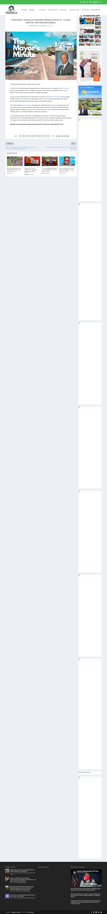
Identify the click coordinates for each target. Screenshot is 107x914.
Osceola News (23, 882)
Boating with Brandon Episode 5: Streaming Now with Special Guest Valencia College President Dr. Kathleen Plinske (85, 895)
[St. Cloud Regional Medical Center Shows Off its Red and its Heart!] (50, 161)
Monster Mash (26, 105)
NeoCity (18, 891)
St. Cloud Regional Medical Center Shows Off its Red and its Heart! (49, 170)
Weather (53, 10)
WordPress (31, 912)
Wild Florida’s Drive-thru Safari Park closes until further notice (14, 170)
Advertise (74, 10)
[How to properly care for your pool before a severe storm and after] (67, 161)
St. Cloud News (42, 26)
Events (42, 10)
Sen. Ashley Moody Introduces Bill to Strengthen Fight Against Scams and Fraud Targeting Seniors (85, 889)
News (32, 10)
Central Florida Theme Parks (23, 873)
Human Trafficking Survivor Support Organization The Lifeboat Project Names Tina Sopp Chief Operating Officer (23, 879)
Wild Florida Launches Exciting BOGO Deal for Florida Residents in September (22, 870)
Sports (63, 10)
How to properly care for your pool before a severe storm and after (66, 170)
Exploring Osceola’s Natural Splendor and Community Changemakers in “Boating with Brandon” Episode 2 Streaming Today (85, 902)
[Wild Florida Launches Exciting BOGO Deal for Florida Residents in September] (7, 871)
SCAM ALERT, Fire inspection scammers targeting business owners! (30, 170)
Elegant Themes (16, 912)
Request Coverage (91, 10)
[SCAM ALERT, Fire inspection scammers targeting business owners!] (32, 161)
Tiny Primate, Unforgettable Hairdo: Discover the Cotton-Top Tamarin (22, 895)
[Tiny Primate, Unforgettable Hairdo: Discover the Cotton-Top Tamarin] (7, 896)
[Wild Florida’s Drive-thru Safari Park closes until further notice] (15, 161)
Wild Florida (32, 898)
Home (24, 10)
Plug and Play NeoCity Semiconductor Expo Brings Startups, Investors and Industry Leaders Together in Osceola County (22, 888)
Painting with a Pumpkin (53, 97)
